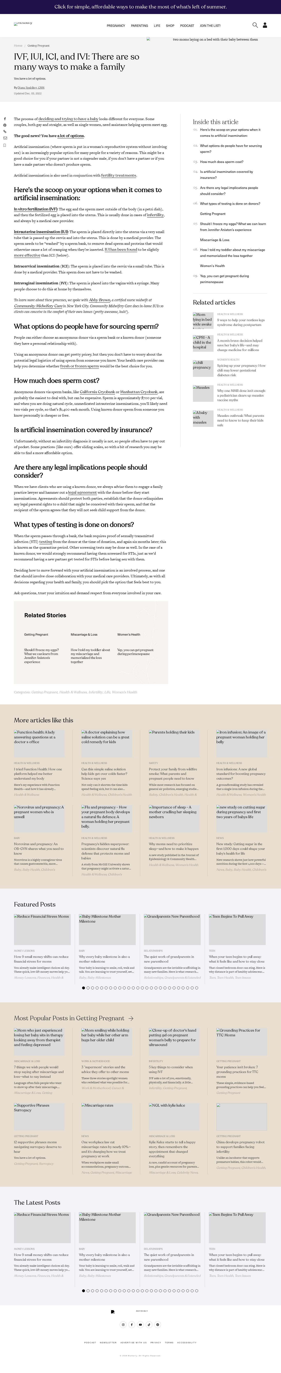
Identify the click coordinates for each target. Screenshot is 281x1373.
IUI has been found (121, 249)
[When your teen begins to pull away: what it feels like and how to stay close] (237, 929)
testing (45, 541)
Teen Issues (243, 978)
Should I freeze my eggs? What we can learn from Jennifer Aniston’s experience (41, 656)
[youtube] (140, 1324)
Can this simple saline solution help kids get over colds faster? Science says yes (104, 774)
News (220, 838)
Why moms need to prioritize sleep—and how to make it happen (174, 846)
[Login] (265, 26)
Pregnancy (116, 25)
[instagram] (123, 1324)
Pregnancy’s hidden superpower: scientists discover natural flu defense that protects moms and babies (105, 851)
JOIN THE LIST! (210, 25)
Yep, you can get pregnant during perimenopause (135, 652)
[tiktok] (149, 1324)
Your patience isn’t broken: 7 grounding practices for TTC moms (237, 1072)
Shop (170, 25)
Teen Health (225, 978)
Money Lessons (24, 950)
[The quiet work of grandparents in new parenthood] (172, 929)
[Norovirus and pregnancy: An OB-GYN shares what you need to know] (39, 818)
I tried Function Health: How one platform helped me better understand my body (38, 774)
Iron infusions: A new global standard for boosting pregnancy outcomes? (241, 774)
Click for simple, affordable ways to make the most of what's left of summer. (141, 6)
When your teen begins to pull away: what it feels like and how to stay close (237, 959)
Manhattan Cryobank (139, 392)
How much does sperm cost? (221, 161)
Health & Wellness (73, 692)
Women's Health (124, 692)
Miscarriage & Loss (214, 239)
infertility (155, 215)
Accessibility (186, 1343)
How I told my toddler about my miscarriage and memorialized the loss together (90, 656)
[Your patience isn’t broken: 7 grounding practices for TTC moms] (241, 1042)
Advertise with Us (134, 1343)
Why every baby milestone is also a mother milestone (104, 959)
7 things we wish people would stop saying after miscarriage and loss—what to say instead (39, 1072)
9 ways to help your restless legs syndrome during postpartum (241, 322)
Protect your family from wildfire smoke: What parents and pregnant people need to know (173, 774)
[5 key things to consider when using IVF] (174, 1042)
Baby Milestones (99, 978)
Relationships (153, 950)
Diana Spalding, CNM (31, 88)
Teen (212, 950)
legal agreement (82, 492)
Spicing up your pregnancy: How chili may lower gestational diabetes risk (241, 370)
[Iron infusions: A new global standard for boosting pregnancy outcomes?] (241, 743)
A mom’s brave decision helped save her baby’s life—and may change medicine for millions (239, 346)
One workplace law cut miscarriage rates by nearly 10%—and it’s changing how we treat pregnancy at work (106, 1149)
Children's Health (120, 795)
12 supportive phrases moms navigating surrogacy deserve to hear (38, 1147)
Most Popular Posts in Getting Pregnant (69, 1018)
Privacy (156, 1343)
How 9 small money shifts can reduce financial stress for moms (41, 959)
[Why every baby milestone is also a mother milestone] (107, 929)
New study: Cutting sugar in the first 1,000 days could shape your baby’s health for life (240, 849)
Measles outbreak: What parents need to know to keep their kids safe (240, 421)
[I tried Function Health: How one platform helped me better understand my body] (39, 743)
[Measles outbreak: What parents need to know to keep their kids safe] (203, 418)
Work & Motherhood (95, 1061)
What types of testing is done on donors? (230, 203)
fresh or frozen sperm (79, 366)
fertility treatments (118, 175)
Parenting (139, 25)
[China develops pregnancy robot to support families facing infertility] (241, 1116)
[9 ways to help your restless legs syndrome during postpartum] (203, 320)
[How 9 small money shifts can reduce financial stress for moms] (42, 929)
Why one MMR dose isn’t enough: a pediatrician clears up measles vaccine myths (241, 396)
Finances (43, 978)
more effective (27, 255)
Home (18, 46)
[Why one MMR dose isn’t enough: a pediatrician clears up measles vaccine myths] (203, 393)
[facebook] (131, 1324)
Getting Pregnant (38, 46)
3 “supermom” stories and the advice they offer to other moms (105, 1069)
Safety (153, 763)
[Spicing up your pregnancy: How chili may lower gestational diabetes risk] (203, 368)
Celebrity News (187, 1172)
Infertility (95, 692)
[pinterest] (157, 1324)
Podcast (187, 25)
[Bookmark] (4, 145)
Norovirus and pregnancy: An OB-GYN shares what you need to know (39, 849)
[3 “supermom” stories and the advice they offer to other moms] (106, 1042)
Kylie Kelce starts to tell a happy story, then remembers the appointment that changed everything (172, 1149)
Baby (17, 838)
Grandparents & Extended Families (172, 979)
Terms (169, 1343)
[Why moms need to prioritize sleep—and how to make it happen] (174, 818)
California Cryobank (97, 392)
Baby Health (31, 870)
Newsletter (108, 1343)
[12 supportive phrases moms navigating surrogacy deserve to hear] (39, 1116)
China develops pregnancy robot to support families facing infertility (240, 1147)
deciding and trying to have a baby (68, 119)
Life (157, 25)
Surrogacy (46, 1164)
